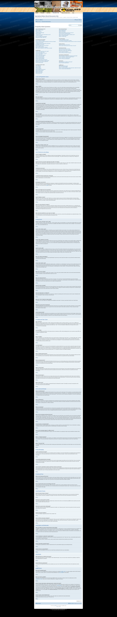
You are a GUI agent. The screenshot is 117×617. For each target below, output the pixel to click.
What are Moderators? (62, 30)
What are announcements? (40, 70)
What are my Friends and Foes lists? (64, 44)
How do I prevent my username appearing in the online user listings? (46, 41)
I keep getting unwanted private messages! (65, 40)
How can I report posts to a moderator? (41, 59)
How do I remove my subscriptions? (64, 58)
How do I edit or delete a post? (40, 52)
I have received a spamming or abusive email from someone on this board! (70, 41)
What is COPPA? (38, 30)
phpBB (47, 185)
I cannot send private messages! (64, 39)
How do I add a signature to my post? (41, 53)
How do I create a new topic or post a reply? (42, 51)
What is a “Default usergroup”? (63, 35)
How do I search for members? (63, 51)
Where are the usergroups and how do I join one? (66, 32)
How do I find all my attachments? (64, 62)
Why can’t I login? (38, 33)
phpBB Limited (63, 571)
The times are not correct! (39, 42)
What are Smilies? (38, 67)
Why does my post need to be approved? (42, 61)
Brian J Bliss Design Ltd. (61, 609)
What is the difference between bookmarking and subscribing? (68, 55)
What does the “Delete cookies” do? (41, 37)
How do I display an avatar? (40, 46)
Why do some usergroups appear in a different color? (67, 34)
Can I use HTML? (38, 66)
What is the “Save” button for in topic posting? (42, 60)
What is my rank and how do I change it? (42, 47)
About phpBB (61, 572)
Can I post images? (38, 68)
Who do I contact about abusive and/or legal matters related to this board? (70, 67)
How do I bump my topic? (39, 62)
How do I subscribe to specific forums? (65, 57)
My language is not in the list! (40, 44)
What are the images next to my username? (42, 45)
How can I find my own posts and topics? (65, 52)
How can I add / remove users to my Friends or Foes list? (67, 45)
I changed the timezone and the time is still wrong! (43, 43)
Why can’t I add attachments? (40, 57)
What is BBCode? (38, 65)
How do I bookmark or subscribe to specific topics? (66, 56)
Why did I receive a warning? (40, 58)
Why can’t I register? (39, 31)
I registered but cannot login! (40, 32)
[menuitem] (41, 20)
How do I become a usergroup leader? (64, 33)
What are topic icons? (39, 73)
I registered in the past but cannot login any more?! (43, 34)
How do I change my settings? (40, 40)
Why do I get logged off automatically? (41, 36)
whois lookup (59, 585)
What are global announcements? (41, 69)
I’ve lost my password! (39, 35)
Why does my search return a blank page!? (65, 50)
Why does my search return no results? (65, 49)
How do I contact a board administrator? (65, 68)
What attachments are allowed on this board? (65, 61)
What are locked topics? (39, 72)
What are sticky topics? (39, 71)
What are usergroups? (62, 31)
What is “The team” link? (62, 36)
